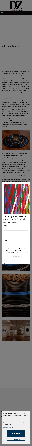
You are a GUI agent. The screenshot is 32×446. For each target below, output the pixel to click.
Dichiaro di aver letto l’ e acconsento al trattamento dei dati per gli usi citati (17, 250)
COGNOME (7, 233)
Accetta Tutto (16, 433)
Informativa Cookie (8, 427)
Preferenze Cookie (14, 439)
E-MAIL (6, 240)
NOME (5, 225)
